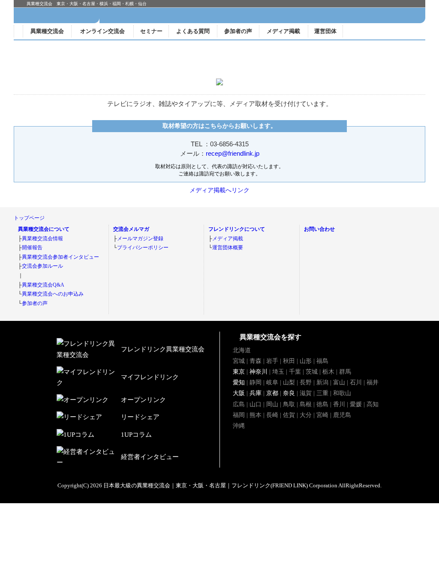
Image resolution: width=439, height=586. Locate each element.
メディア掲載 (283, 31)
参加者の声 (238, 31)
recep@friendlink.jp (232, 153)
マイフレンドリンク (390, 31)
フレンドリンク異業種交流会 (91, 15)
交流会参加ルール (42, 266)
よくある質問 (193, 31)
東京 (239, 371)
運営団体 (325, 31)
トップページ (29, 218)
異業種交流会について (43, 229)
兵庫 (256, 393)
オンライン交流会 (102, 31)
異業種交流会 (47, 31)
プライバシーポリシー (142, 248)
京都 (272, 393)
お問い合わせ (319, 229)
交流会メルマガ (131, 229)
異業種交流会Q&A (43, 285)
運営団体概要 (227, 248)
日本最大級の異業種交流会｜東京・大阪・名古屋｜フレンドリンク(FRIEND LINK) (205, 486)
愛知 (239, 382)
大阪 (239, 393)
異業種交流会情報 (42, 239)
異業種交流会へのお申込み (53, 294)
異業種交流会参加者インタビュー (60, 257)
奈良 (289, 393)
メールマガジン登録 (140, 239)
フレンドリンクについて (236, 229)
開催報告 (32, 248)
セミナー (151, 31)
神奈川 (259, 371)
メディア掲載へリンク (219, 190)
